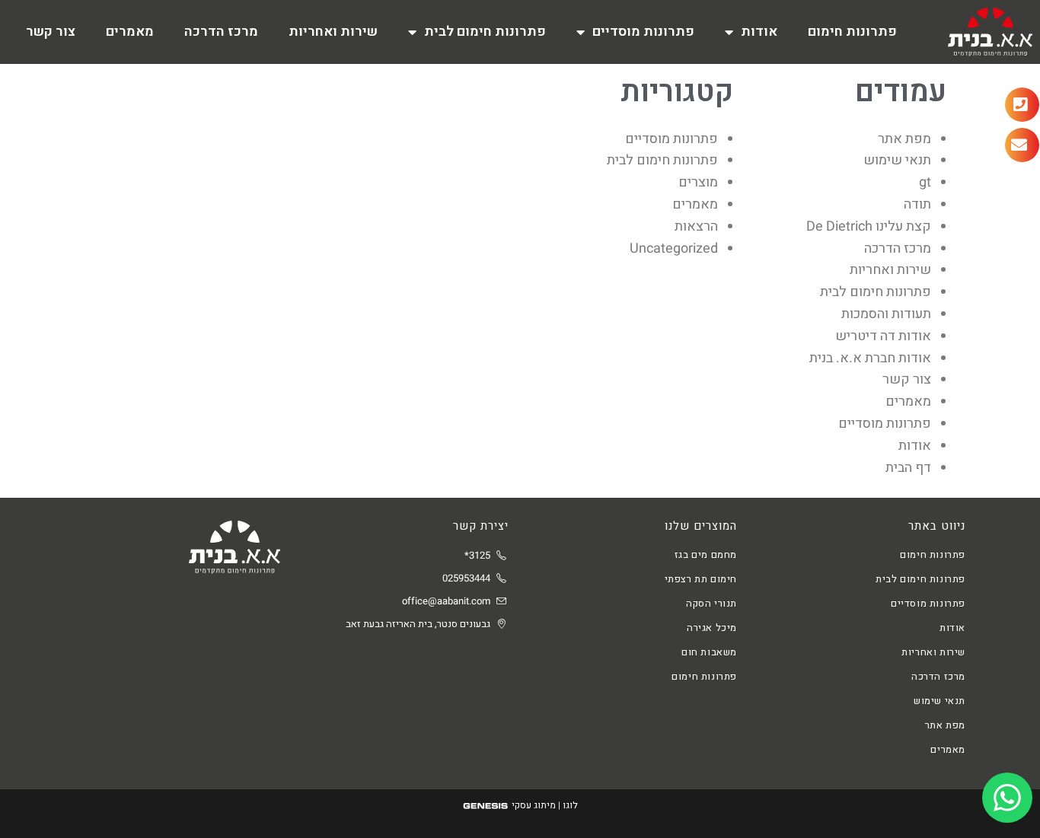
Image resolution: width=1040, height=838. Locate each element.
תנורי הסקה (711, 603)
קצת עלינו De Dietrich (868, 226)
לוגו (570, 805)
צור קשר (50, 31)
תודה (917, 204)
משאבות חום (709, 652)
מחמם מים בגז (706, 554)
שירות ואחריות (333, 31)
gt (925, 182)
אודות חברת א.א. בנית (870, 358)
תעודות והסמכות (886, 314)
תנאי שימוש (897, 160)
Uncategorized (674, 248)
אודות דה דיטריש (883, 336)
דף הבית (908, 467)
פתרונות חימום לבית (485, 31)
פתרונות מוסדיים (643, 31)
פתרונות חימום (852, 31)
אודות (759, 31)
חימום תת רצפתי (701, 579)
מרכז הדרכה (221, 31)
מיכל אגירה (712, 627)
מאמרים (130, 31)
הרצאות (696, 226)
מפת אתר (904, 139)
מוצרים (698, 182)
